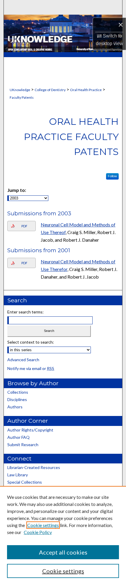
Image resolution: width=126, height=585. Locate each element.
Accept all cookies (63, 552)
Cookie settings (43, 525)
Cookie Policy (38, 532)
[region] (63, 535)
